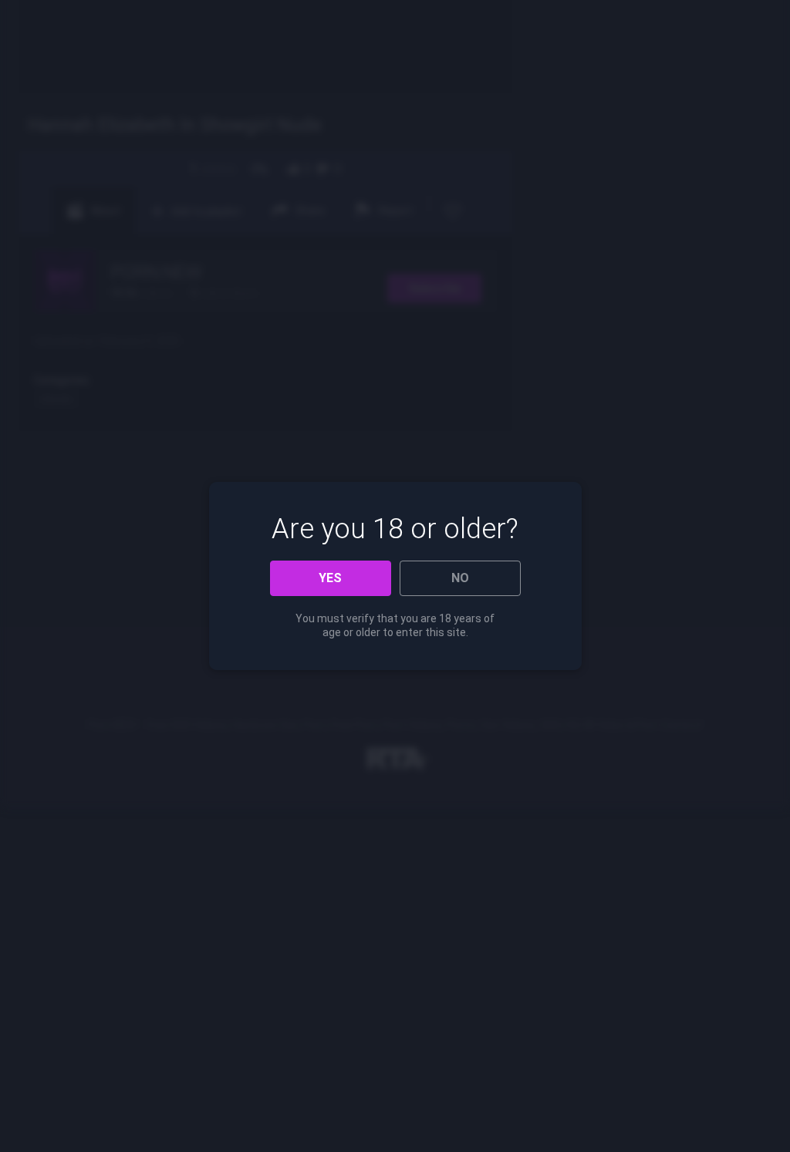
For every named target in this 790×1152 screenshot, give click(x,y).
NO (460, 578)
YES (330, 578)
